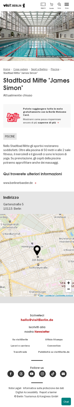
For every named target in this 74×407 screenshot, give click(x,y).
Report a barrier (48, 392)
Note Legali (15, 388)
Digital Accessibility (27, 392)
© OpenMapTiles (49, 295)
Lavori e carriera (20, 345)
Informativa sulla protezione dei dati (43, 388)
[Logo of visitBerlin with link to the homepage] (14, 5)
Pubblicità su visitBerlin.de (53, 352)
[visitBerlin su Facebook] (10, 373)
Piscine (10, 136)
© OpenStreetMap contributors (64, 295)
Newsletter (42, 332)
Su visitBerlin (20, 339)
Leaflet (41, 295)
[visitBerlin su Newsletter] (63, 373)
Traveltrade (20, 352)
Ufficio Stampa (53, 339)
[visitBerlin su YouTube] (31, 373)
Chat (66, 401)
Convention (54, 345)
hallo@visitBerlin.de (37, 320)
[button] (51, 5)
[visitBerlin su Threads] (21, 373)
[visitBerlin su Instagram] (42, 373)
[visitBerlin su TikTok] (53, 373)
